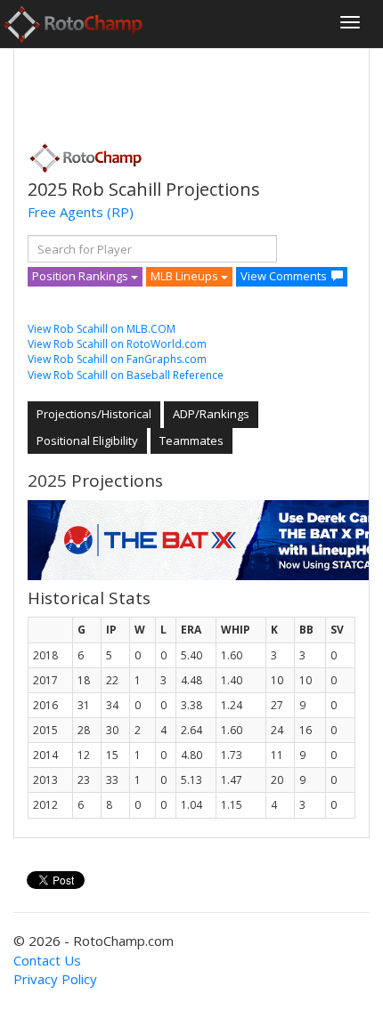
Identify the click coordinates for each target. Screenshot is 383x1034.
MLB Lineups (186, 276)
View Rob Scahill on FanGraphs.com (117, 359)
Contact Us (47, 960)
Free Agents (65, 212)
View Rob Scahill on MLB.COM (101, 328)
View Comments (283, 276)
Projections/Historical (94, 414)
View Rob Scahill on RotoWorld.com (117, 343)
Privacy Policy (55, 979)
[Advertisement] (170, 89)
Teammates (191, 440)
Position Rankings (81, 276)
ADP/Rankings (211, 414)
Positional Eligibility (87, 440)
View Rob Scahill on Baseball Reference (126, 375)
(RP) (120, 212)
